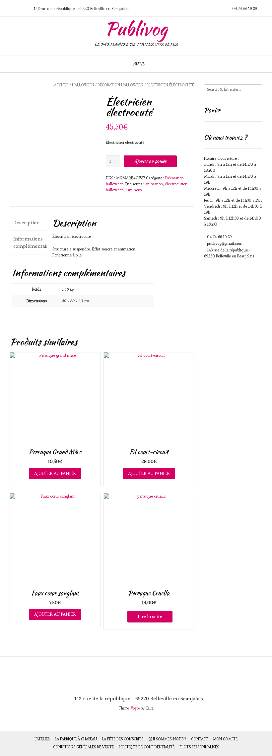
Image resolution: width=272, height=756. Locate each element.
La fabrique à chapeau (76, 739)
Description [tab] (26, 222)
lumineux (134, 189)
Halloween (83, 85)
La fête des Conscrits (122, 739)
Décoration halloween (120, 85)
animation (154, 183)
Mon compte (225, 739)
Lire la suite (150, 616)
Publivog (136, 29)
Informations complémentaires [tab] (28, 242)
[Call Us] (15, 8)
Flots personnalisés (199, 747)
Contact (199, 739)
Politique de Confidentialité (146, 747)
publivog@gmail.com (224, 243)
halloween (115, 189)
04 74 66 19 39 (219, 236)
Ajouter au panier (150, 161)
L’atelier (42, 739)
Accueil (61, 85)
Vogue (135, 708)
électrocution (176, 183)
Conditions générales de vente (83, 747)
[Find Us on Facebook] (23, 8)
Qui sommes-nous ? (167, 739)
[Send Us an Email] (7, 8)
